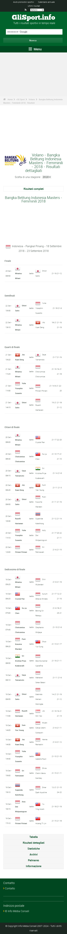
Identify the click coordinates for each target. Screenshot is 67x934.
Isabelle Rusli (40, 759)
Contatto (10, 888)
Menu (37, 49)
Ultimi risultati (34, 6)
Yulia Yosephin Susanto (40, 308)
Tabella (33, 837)
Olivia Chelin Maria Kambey (41, 773)
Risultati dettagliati (33, 843)
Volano (32, 99)
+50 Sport (20, 99)
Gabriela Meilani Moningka (39, 699)
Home (10, 99)
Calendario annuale (46, 2)
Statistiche (33, 848)
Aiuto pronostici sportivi (23, 2)
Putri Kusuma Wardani (40, 502)
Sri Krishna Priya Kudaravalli (40, 473)
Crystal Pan (40, 442)
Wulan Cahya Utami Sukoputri (41, 727)
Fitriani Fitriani (41, 391)
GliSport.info (33, 17)
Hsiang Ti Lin (40, 823)
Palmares (33, 860)
